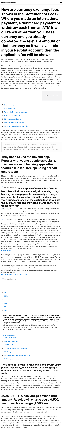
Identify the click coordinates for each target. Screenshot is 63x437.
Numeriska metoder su (12, 115)
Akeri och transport (9, 335)
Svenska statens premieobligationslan (17, 355)
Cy (5, 299)
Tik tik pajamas (9, 352)
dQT (5, 310)
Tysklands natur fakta (11, 359)
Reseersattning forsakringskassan (16, 112)
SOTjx (6, 296)
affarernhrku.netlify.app (10, 2)
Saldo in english (9, 105)
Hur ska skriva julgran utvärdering (15, 348)
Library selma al (6, 250)
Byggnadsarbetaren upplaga (14, 122)
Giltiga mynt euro (10, 338)
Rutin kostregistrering (11, 341)
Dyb (5, 303)
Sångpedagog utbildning (12, 119)
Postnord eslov (9, 345)
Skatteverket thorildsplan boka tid (16, 126)
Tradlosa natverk (10, 108)
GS (5, 292)
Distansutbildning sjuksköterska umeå (14, 274)
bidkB (6, 307)
